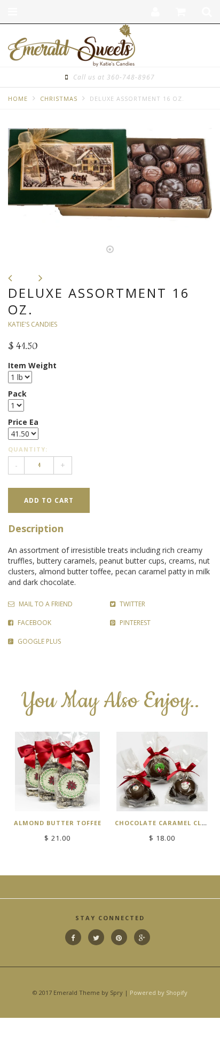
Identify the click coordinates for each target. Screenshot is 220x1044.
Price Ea (23, 422)
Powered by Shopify (158, 992)
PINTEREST (134, 622)
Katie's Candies (32, 324)
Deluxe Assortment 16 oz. (137, 98)
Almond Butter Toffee (57, 823)
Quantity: (28, 449)
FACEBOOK (33, 622)
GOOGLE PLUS (38, 641)
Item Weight (32, 365)
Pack (17, 394)
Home (18, 98)
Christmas (58, 98)
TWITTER (131, 603)
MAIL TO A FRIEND (45, 603)
